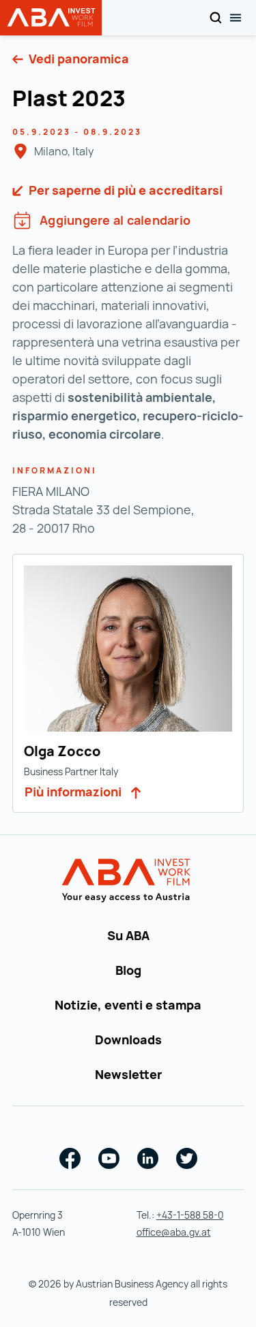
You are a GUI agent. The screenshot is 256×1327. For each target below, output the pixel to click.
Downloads (128, 1039)
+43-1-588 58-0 (190, 1214)
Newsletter (128, 1074)
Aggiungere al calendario (115, 220)
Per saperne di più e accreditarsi (124, 190)
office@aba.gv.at (174, 1231)
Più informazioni (74, 791)
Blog (128, 970)
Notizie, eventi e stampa (128, 1005)
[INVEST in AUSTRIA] (128, 881)
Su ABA (128, 935)
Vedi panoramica (77, 58)
